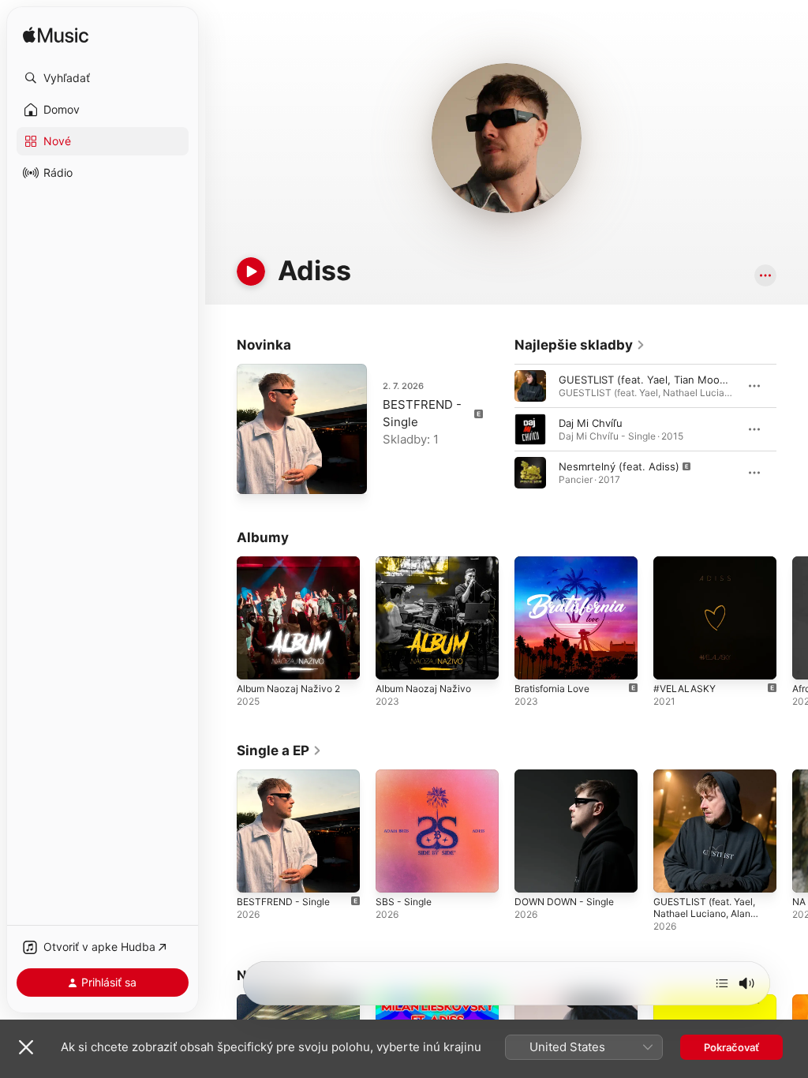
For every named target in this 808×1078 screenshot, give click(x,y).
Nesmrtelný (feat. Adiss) (619, 466)
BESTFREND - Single (283, 902)
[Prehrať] (251, 271)
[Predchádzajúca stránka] (499, 429)
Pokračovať (731, 1047)
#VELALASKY (684, 688)
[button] (102, 78)
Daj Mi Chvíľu (591, 423)
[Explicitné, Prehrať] (530, 472)
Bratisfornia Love (551, 688)
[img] (55, 36)
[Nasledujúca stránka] (792, 429)
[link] (579, 345)
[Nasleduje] (722, 983)
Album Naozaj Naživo (423, 688)
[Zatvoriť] (26, 1047)
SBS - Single (404, 902)
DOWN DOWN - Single (564, 902)
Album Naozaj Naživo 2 (288, 688)
